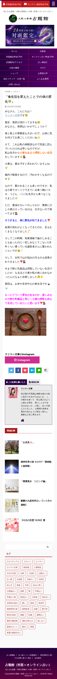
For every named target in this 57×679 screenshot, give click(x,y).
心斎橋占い (11, 591)
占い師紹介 (43, 62)
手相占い (38, 591)
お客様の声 (43, 73)
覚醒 (22, 615)
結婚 (35, 609)
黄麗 (32, 627)
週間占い (40, 615)
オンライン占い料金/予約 (43, 56)
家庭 (18, 585)
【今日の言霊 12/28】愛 (33, 520)
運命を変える (27, 621)
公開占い (42, 573)
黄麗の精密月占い (14, 633)
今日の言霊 (11, 573)
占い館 (9, 579)
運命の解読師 (12, 621)
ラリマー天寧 (12, 115)
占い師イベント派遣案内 (27, 655)
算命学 (41, 603)
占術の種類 (14, 68)
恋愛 (22, 591)
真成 (32, 603)
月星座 (34, 597)
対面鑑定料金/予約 (14, 56)
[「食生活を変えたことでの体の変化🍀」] (32, 370)
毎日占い (45, 597)
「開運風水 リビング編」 (34, 481)
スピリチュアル (13, 561)
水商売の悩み (12, 603)
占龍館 (19, 579)
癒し (24, 603)
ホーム (14, 51)
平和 (26, 585)
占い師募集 (11, 655)
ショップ (14, 73)
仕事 (22, 573)
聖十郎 (44, 609)
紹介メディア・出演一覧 (14, 79)
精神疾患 (25, 609)
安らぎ (9, 585)
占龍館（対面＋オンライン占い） (28, 665)
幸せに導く (37, 585)
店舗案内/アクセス (14, 62)
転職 (30, 615)
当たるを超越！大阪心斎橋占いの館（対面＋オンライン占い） (28, 669)
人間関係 (37, 567)
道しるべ (41, 621)
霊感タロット (12, 627)
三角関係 (25, 567)
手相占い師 (11, 597)
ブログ (43, 68)
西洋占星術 (11, 615)
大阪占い (30, 579)
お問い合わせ (14, 84)
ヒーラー (39, 561)
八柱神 (31, 573)
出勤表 (43, 51)
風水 (24, 627)
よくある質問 (43, 79)
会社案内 (38, 658)
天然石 (41, 579)
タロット (27, 561)
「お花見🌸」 (28, 442)
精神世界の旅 (12, 609)
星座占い (24, 597)
